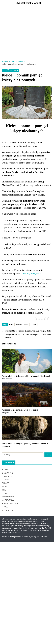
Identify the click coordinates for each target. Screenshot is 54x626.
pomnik (34, 324)
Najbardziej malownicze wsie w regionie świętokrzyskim (20, 411)
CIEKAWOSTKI (7, 473)
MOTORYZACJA (8, 500)
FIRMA (4, 486)
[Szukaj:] (22, 455)
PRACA (5, 507)
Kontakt (4, 537)
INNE (4, 490)
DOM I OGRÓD (7, 476)
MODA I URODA (8, 497)
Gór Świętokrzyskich (31, 273)
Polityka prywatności (15, 537)
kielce (11, 324)
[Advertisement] (27, 28)
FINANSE (5, 483)
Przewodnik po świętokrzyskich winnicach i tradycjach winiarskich (26, 377)
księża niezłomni (22, 324)
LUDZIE (5, 493)
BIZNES (5, 470)
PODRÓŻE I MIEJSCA (10, 70)
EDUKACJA (6, 480)
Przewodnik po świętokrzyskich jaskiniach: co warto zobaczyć (25, 444)
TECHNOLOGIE (8, 510)
